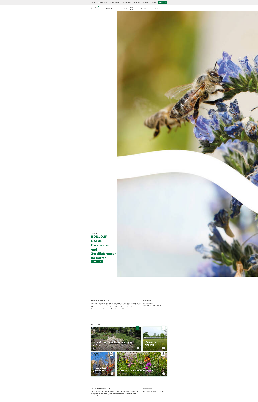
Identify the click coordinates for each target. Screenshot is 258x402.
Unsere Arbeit (110, 8)
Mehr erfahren (97, 261)
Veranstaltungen (147, 389)
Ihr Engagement (122, 8)
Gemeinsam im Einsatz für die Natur (153, 391)
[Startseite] (96, 7)
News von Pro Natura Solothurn (152, 305)
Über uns (143, 8)
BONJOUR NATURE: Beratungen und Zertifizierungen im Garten (103, 247)
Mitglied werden (162, 2)
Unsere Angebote (132, 8)
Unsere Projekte (147, 300)
